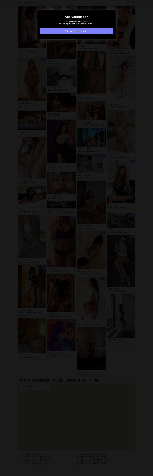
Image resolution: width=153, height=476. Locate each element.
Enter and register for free (76, 31)
